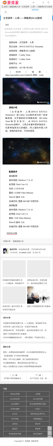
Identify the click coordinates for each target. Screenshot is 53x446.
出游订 (38, 409)
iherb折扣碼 (38, 399)
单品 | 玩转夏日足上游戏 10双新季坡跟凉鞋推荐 (22, 366)
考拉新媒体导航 (15, 434)
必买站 (15, 424)
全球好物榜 (14, 409)
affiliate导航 (15, 394)
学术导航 (15, 419)
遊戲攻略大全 (18, 241)
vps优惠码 (15, 404)
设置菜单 (35, 10)
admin (24, 252)
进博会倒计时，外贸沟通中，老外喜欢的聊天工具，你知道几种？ (38, 283)
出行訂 (15, 414)
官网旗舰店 (37, 419)
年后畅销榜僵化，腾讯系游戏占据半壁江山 (20, 363)
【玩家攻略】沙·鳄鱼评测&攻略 (15, 356)
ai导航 (37, 394)
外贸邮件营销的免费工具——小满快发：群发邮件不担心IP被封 (13, 283)
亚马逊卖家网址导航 (38, 404)
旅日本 (38, 424)
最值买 (15, 429)
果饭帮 (38, 429)
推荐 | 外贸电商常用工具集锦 (38, 306)
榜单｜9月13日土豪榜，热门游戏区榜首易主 (21, 359)
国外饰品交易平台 (38, 414)
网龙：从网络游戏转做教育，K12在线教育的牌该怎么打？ (26, 352)
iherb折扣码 (15, 399)
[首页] (50, 428)
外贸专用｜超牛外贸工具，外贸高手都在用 (20, 327)
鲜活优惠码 (37, 434)
